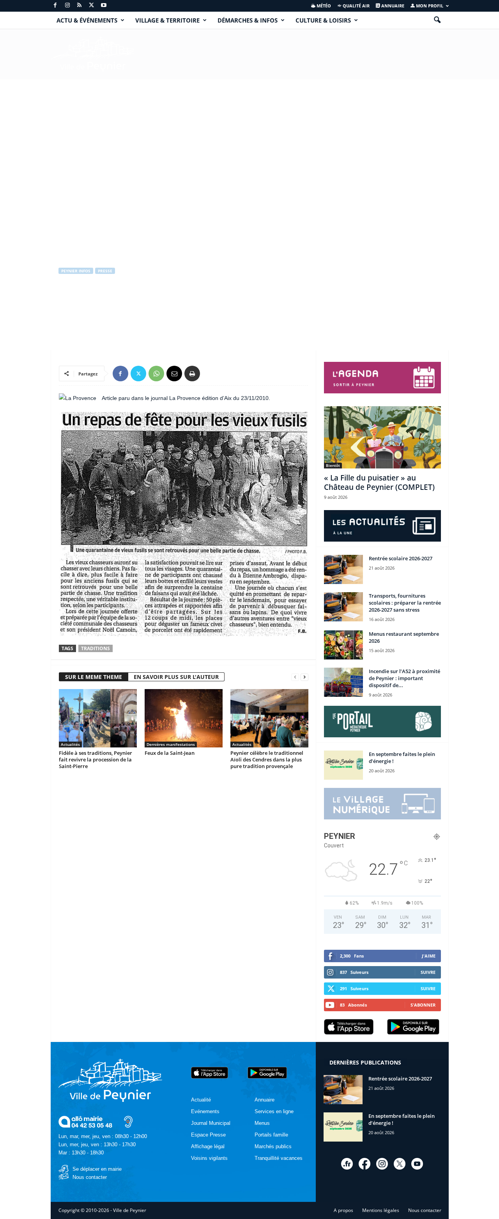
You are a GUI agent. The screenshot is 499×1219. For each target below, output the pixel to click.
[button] (437, 20)
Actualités (70, 744)
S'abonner (423, 1005)
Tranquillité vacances (279, 1158)
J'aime (428, 956)
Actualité (201, 1100)
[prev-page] (295, 677)
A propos (343, 1210)
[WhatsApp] (156, 373)
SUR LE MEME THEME (93, 677)
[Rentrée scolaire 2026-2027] (343, 569)
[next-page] (304, 677)
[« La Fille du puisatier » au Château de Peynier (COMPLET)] (382, 437)
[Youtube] (103, 5)
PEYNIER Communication (93, 304)
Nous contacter (90, 1177)
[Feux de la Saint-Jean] (184, 718)
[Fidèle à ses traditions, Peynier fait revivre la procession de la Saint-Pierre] (98, 718)
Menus (262, 1123)
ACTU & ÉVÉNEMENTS (87, 20)
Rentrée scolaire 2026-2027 (400, 558)
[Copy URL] (210, 373)
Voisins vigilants (209, 1158)
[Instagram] (67, 5)
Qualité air (356, 6)
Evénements (205, 1111)
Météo (323, 6)
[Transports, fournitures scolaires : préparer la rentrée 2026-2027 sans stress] (343, 606)
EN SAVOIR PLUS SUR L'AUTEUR (176, 677)
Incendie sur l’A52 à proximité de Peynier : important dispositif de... (404, 678)
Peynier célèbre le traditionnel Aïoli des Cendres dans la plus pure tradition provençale (266, 759)
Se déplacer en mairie (97, 1169)
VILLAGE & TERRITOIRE (167, 20)
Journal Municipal (210, 1123)
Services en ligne (274, 1111)
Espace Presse (208, 1135)
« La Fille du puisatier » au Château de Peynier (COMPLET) (379, 482)
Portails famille (271, 1135)
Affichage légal (208, 1146)
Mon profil (429, 6)
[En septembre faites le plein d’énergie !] (343, 765)
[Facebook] (55, 5)
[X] (91, 5)
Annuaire (392, 6)
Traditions (95, 648)
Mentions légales (380, 1210)
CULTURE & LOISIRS (323, 20)
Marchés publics (273, 1146)
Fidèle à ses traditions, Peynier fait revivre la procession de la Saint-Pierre (95, 759)
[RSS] (79, 5)
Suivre (428, 972)
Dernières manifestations (171, 744)
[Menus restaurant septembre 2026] (343, 644)
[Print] (192, 373)
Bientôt (333, 465)
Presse (105, 271)
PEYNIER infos (75, 271)
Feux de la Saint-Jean (170, 752)
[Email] (174, 373)
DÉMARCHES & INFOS (248, 20)
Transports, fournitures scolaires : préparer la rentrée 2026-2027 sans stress (405, 602)
